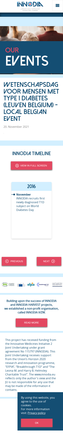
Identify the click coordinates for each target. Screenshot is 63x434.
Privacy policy (37, 413)
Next (46, 261)
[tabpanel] (31, 210)
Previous (16, 261)
